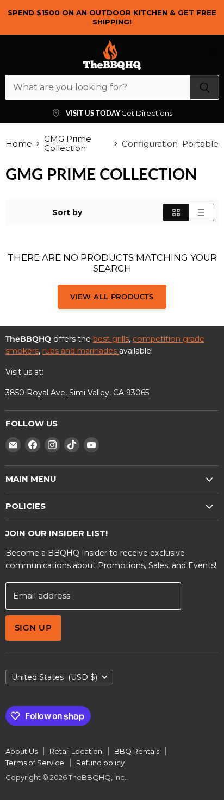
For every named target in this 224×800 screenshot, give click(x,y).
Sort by (67, 212)
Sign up (33, 628)
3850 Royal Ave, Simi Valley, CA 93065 (77, 393)
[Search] (204, 87)
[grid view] (176, 212)
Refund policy (100, 762)
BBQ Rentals (136, 751)
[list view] (201, 212)
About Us (21, 751)
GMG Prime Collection (67, 143)
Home (18, 143)
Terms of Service (34, 762)
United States (54, 677)
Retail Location (75, 751)
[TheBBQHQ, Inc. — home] (112, 55)
